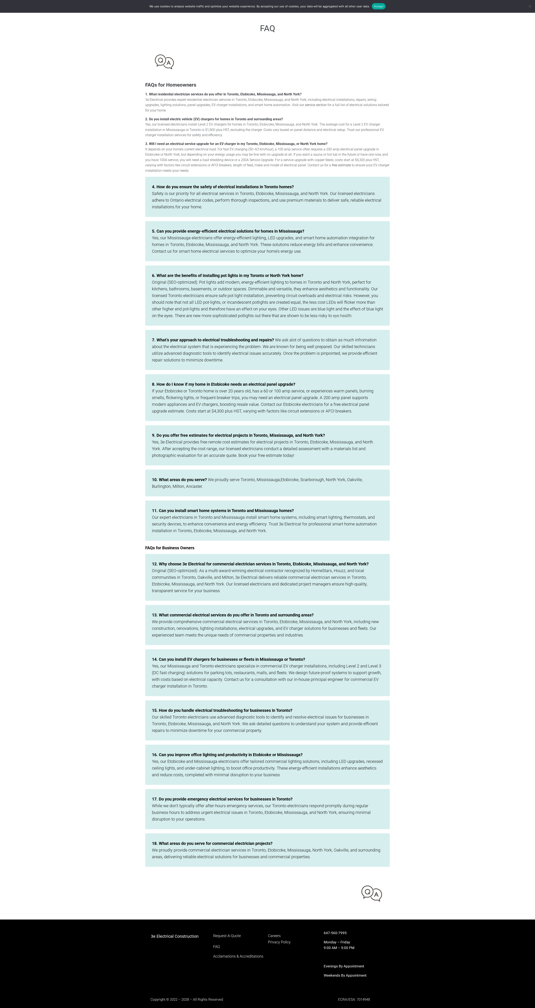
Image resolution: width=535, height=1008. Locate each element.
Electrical (166, 936)
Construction (187, 936)
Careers (274, 936)
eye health (342, 315)
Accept (378, 6)
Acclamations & (226, 956)
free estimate (341, 165)
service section (316, 105)
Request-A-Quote (227, 936)
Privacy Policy (279, 942)
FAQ (216, 946)
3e (154, 936)
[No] (530, 6)
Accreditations (251, 956)
